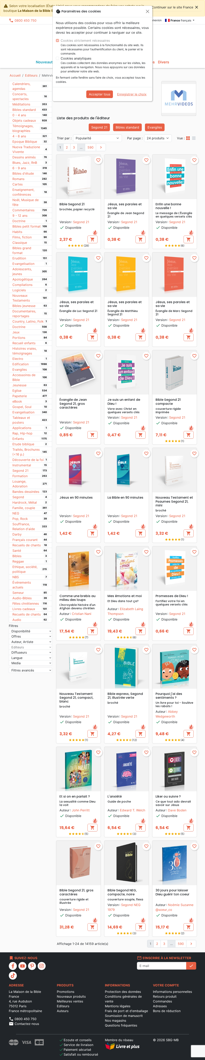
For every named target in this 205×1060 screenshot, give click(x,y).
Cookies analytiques (76, 58)
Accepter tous (99, 94)
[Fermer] (147, 11)
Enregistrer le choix (132, 94)
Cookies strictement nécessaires (85, 40)
